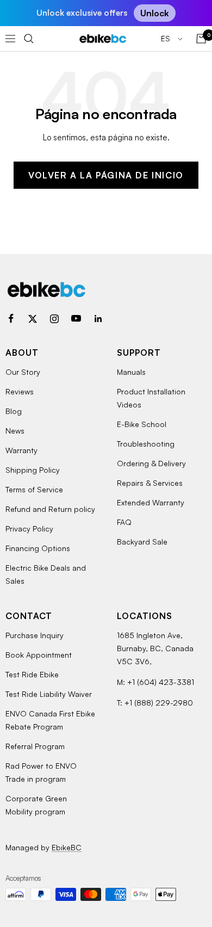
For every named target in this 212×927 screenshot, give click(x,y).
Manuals (131, 371)
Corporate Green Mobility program (36, 805)
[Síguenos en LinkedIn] (97, 318)
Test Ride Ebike (32, 674)
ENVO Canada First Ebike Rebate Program (50, 720)
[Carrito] (201, 39)
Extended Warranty (150, 502)
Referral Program (35, 746)
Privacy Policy (29, 528)
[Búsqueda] (29, 39)
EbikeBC (67, 847)
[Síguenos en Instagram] (54, 318)
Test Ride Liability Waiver (48, 694)
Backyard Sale (142, 541)
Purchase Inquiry (34, 635)
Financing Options (37, 548)
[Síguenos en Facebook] (10, 318)
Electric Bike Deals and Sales (45, 574)
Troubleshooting (145, 443)
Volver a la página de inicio (106, 175)
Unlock (154, 13)
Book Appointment (38, 654)
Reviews (19, 391)
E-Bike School (141, 424)
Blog (13, 411)
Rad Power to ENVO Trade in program (41, 772)
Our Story (22, 371)
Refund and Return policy (50, 509)
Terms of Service (34, 489)
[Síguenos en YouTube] (76, 318)
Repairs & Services (150, 482)
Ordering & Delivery (151, 463)
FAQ (124, 522)
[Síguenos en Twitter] (32, 318)
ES (166, 38)
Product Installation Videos (151, 398)
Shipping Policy (32, 469)
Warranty (21, 450)
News (14, 430)
